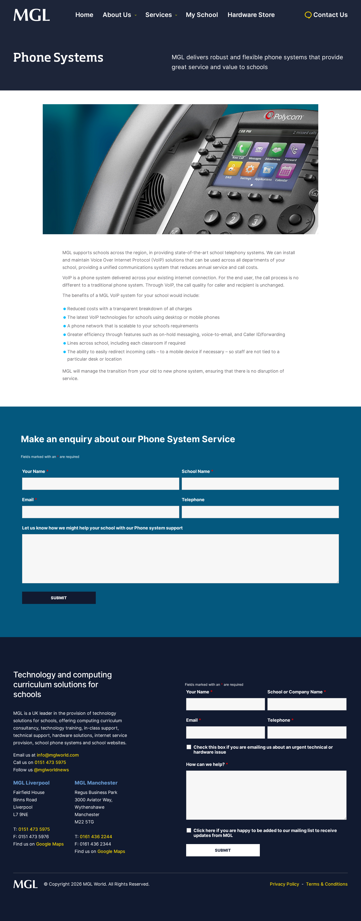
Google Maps (50, 844)
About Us (117, 14)
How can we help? (207, 764)
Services (158, 14)
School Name (197, 471)
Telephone (193, 499)
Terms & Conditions (327, 884)
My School (202, 14)
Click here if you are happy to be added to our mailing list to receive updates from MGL (265, 833)
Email (29, 499)
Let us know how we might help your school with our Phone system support (102, 527)
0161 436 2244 (96, 836)
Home (84, 14)
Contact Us (330, 14)
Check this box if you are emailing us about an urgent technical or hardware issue (263, 750)
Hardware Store (251, 14)
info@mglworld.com (58, 755)
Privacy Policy (284, 884)
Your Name (35, 471)
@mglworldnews (51, 769)
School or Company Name (296, 691)
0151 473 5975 (50, 762)
